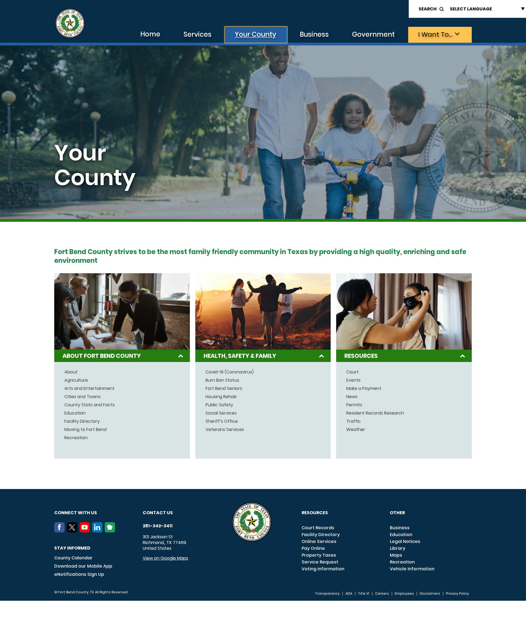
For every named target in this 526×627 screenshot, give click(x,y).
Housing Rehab (221, 396)
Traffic (353, 421)
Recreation (76, 438)
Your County (255, 34)
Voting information (323, 569)
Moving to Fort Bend (85, 429)
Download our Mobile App (83, 566)
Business (314, 34)
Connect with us (75, 513)
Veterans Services (224, 429)
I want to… (435, 34)
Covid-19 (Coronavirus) (229, 372)
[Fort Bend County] (69, 23)
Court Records (318, 528)
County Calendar (73, 558)
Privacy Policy (457, 594)
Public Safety (219, 405)
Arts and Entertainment (89, 388)
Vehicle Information (412, 569)
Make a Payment (363, 388)
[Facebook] (60, 531)
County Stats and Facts (89, 405)
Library (397, 548)
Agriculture (76, 380)
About (71, 372)
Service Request (320, 562)
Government (373, 34)
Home (150, 34)
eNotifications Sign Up (79, 574)
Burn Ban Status (222, 380)
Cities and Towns (82, 396)
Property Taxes (319, 555)
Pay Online (313, 548)
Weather (355, 429)
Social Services (221, 413)
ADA (348, 594)
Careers (382, 594)
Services (197, 34)
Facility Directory (82, 421)
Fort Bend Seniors (223, 388)
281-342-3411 (158, 526)
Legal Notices (405, 541)
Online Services (319, 541)
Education (75, 413)
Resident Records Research (375, 413)
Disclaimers (430, 594)
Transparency (327, 594)
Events (353, 380)
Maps (396, 555)
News (352, 396)
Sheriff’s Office (221, 421)
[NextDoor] (111, 531)
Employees (404, 594)
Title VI (363, 594)
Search (428, 9)
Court (352, 372)
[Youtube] (85, 531)
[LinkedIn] (98, 531)
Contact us (158, 513)
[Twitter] (73, 531)
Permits (354, 405)
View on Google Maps (165, 558)
